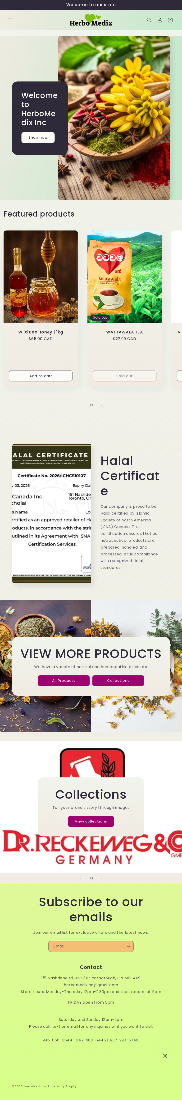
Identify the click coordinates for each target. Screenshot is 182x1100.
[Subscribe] (128, 946)
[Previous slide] (80, 878)
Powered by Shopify (62, 1086)
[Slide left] (80, 405)
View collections (91, 821)
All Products (63, 680)
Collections (118, 680)
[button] (10, 20)
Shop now (38, 137)
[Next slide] (101, 878)
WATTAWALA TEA (124, 331)
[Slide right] (101, 405)
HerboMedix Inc (35, 1086)
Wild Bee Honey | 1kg (40, 331)
